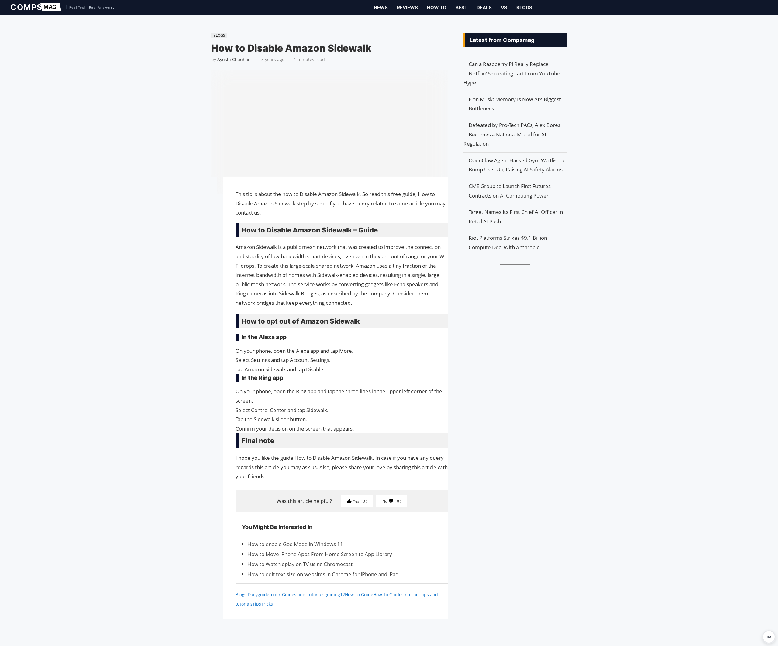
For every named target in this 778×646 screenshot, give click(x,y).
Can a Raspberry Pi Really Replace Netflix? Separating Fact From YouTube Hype (511, 73)
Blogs (524, 7)
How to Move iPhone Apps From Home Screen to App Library (319, 554)
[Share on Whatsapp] (208, 211)
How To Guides (388, 594)
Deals (484, 7)
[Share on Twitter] (208, 199)
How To (436, 7)
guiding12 (335, 594)
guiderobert (270, 594)
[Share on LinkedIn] (208, 205)
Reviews (407, 7)
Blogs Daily (247, 594)
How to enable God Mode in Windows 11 (295, 544)
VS (504, 7)
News (381, 7)
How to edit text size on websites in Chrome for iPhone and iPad (322, 574)
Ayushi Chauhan (234, 59)
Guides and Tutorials (303, 594)
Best (461, 7)
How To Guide (359, 594)
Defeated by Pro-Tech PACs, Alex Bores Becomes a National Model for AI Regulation (511, 134)
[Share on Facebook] (208, 190)
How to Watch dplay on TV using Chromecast (300, 564)
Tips (257, 604)
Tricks (267, 604)
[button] (769, 637)
